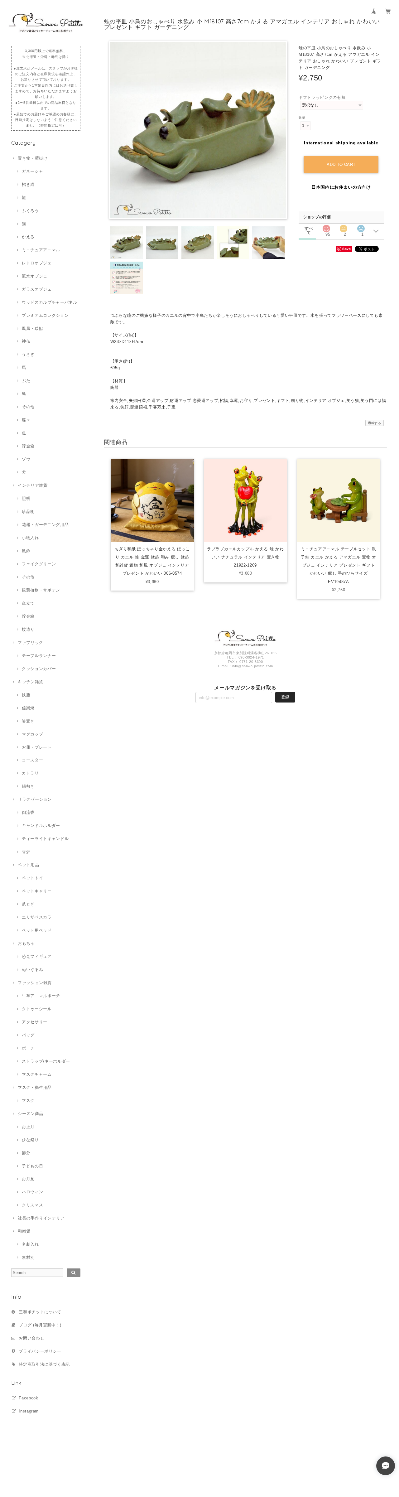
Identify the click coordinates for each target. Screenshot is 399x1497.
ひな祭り (30, 1139)
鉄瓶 (26, 695)
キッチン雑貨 (30, 681)
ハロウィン (32, 1192)
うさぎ (28, 354)
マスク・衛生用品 (35, 1087)
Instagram (29, 1411)
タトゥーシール (36, 1009)
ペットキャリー (36, 891)
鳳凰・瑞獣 (32, 328)
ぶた (26, 380)
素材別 (28, 1257)
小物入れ (30, 537)
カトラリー (32, 773)
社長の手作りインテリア (41, 1218)
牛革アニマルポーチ (41, 995)
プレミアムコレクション (45, 315)
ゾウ (26, 459)
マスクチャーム (36, 1074)
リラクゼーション (35, 799)
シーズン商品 (30, 1113)
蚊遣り (28, 629)
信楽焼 (28, 708)
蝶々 (26, 420)
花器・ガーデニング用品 (45, 524)
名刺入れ (30, 1244)
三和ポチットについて (40, 1312)
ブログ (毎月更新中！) (40, 1325)
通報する (374, 423)
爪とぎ (28, 904)
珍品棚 (28, 511)
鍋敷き (28, 786)
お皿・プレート (36, 747)
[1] (361, 227)
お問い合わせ (31, 1338)
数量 (302, 117)
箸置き (28, 721)
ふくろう (30, 210)
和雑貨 (24, 1231)
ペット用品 (28, 864)
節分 (26, 1153)
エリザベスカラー (39, 917)
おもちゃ (26, 943)
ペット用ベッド (36, 930)
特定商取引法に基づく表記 (44, 1364)
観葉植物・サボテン (41, 590)
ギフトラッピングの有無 (322, 97)
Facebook (28, 1398)
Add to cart (341, 164)
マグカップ (32, 734)
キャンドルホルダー (41, 825)
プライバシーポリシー (40, 1351)
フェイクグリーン (39, 564)
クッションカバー (39, 668)
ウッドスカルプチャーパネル (49, 302)
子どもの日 (32, 1166)
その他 (28, 406)
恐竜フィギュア (36, 956)
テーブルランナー (39, 655)
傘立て (28, 603)
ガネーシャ (32, 171)
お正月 (28, 1126)
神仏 (26, 341)
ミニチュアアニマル (41, 250)
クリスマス (32, 1205)
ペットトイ (32, 878)
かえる (28, 236)
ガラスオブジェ (36, 289)
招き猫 (28, 184)
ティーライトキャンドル (45, 838)
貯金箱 (28, 446)
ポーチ (28, 1048)
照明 (26, 498)
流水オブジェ (34, 276)
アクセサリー (34, 1022)
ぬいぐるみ (32, 969)
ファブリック (30, 642)
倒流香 (28, 812)
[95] (326, 227)
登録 (285, 697)
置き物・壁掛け (32, 158)
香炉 (26, 851)
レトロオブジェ (36, 263)
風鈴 (26, 550)
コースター (32, 760)
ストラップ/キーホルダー (46, 1061)
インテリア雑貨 (32, 485)
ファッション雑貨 (35, 982)
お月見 (28, 1178)
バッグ (28, 1035)
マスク (28, 1100)
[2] (343, 227)
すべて (309, 228)
